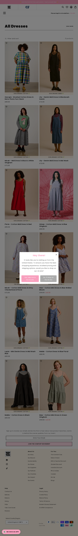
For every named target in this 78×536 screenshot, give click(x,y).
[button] (11, 532)
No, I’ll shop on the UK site (48, 278)
